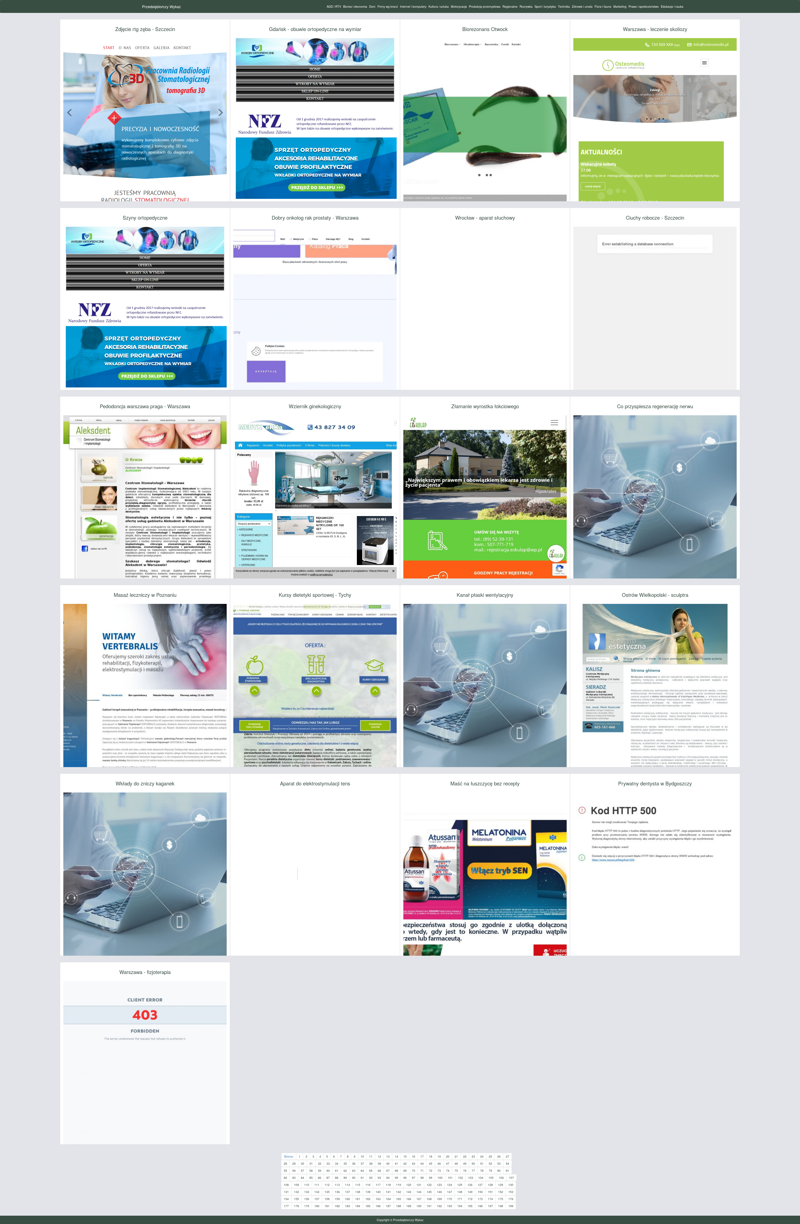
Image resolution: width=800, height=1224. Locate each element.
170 (449, 1199)
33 (328, 1163)
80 (499, 1170)
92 (370, 1177)
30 (302, 1163)
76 (464, 1170)
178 (296, 1206)
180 (316, 1206)
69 (405, 1170)
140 (378, 1192)
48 (456, 1163)
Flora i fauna (603, 6)
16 (413, 1156)
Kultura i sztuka (439, 6)
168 (429, 1199)
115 (357, 1185)
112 (327, 1185)
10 (362, 1156)
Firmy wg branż (388, 6)
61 (336, 1170)
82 (285, 1177)
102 (460, 1177)
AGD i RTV (334, 6)
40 (388, 1163)
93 (379, 1177)
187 (388, 1206)
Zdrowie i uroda (582, 6)
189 (408, 1206)
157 (316, 1199)
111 (316, 1185)
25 (490, 1156)
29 (294, 1163)
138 (357, 1192)
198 (500, 1206)
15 (405, 1156)
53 (499, 1163)
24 (482, 1156)
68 (396, 1170)
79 (490, 1170)
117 (378, 1185)
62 (345, 1170)
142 (398, 1192)
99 (430, 1177)
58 (311, 1170)
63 (353, 1170)
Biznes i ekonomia (355, 6)
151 (490, 1192)
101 (450, 1177)
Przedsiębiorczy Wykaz (161, 6)
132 (296, 1192)
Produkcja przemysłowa (484, 6)
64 (362, 1170)
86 (319, 1177)
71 (422, 1170)
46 (439, 1163)
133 (306, 1192)
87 (328, 1177)
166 (408, 1199)
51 (482, 1163)
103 (470, 1177)
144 (418, 1192)
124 (449, 1185)
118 (388, 1185)
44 (422, 1163)
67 (388, 1170)
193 (449, 1206)
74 (447, 1170)
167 (418, 1199)
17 (422, 1156)
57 (302, 1170)
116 (367, 1185)
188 (398, 1206)
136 (337, 1192)
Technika (564, 6)
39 (379, 1163)
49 (464, 1163)
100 (440, 1177)
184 (357, 1206)
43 (413, 1163)
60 (328, 1170)
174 (490, 1199)
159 (337, 1199)
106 (501, 1177)
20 (447, 1156)
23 (473, 1156)
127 (480, 1185)
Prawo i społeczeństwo (644, 6)
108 (286, 1185)
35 (345, 1163)
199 (510, 1206)
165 (398, 1199)
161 (357, 1199)
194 (459, 1206)
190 (418, 1206)
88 (336, 1177)
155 (296, 1199)
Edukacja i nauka (672, 6)
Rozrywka (526, 6)
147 (449, 1192)
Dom (372, 6)
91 (362, 1177)
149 (470, 1192)
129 (500, 1185)
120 (408, 1185)
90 (353, 1177)
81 (507, 1170)
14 (396, 1156)
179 (306, 1206)
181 (327, 1206)
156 (306, 1199)
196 (480, 1206)
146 (439, 1192)
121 (418, 1185)
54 (507, 1163)
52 (490, 1163)
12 (379, 1156)
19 (439, 1156)
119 (398, 1185)
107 (511, 1177)
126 (470, 1185)
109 (296, 1185)
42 (405, 1163)
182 (337, 1206)
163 (378, 1199)
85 (311, 1177)
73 (439, 1170)
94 (388, 1177)
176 (510, 1199)
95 (396, 1177)
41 (396, 1163)
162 (367, 1199)
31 (311, 1163)
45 (430, 1163)
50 (473, 1163)
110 (306, 1185)
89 (345, 1177)
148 (459, 1192)
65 (370, 1170)
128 (490, 1185)
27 (507, 1156)
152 (500, 1192)
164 (388, 1199)
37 (362, 1163)
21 (456, 1156)
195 (470, 1206)
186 (378, 1206)
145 (429, 1192)
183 (347, 1206)
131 (286, 1192)
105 (491, 1177)
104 (480, 1177)
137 (347, 1192)
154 (286, 1199)
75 (456, 1170)
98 (422, 1177)
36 (353, 1163)
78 (482, 1170)
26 (499, 1156)
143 (408, 1192)
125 (459, 1185)
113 (337, 1185)
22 (464, 1156)
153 (510, 1192)
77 (473, 1170)
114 (347, 1185)
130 (510, 1185)
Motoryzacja (459, 6)
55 (285, 1170)
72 (430, 1170)
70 (413, 1170)
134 (316, 1192)
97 (413, 1177)
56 (294, 1170)
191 (429, 1206)
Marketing (619, 6)
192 (439, 1206)
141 (388, 1192)
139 (367, 1192)
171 (459, 1199)
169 (439, 1199)
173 (480, 1199)
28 (285, 1163)
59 (319, 1170)
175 (500, 1199)
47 (447, 1163)
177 (286, 1206)
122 (429, 1185)
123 (439, 1185)
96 (405, 1177)
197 (490, 1206)
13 (388, 1156)
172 (470, 1199)
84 (302, 1177)
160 (347, 1199)
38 (370, 1163)
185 (367, 1206)
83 (294, 1177)
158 (327, 1199)
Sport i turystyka (545, 6)
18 (430, 1156)
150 (480, 1192)
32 (319, 1163)
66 (379, 1170)
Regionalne (510, 6)
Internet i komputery (413, 6)
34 (336, 1163)
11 (370, 1156)
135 (327, 1192)
